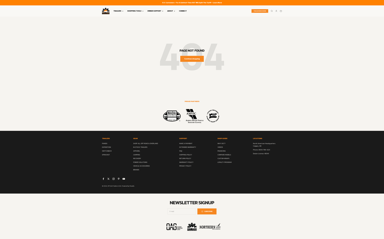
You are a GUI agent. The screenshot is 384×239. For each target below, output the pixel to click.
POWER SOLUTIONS (140, 162)
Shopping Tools (134, 11)
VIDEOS (220, 147)
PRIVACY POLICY (185, 166)
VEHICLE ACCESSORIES (141, 166)
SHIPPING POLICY (185, 155)
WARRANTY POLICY (186, 162)
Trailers (117, 11)
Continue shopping (192, 59)
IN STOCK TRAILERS (140, 147)
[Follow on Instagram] (113, 178)
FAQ (180, 151)
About (170, 11)
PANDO (104, 143)
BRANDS (136, 169)
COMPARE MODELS (224, 155)
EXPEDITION (106, 147)
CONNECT (183, 11)
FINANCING (222, 151)
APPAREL (136, 151)
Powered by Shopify (128, 186)
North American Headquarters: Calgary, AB (264, 144)
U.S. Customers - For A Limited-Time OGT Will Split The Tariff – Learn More (192, 2)
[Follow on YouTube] (123, 178)
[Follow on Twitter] (108, 178)
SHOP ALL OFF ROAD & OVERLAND (145, 143)
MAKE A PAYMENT (185, 143)
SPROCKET (106, 155)
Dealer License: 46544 (261, 153)
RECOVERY (137, 158)
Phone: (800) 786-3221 (261, 150)
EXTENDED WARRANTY (187, 147)
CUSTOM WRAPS (223, 158)
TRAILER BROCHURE (260, 11)
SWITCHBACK (107, 151)
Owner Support (154, 11)
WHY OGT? (221, 143)
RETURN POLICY (185, 158)
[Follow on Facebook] (103, 178)
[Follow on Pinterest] (118, 178)
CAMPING (136, 155)
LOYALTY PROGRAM (225, 162)
